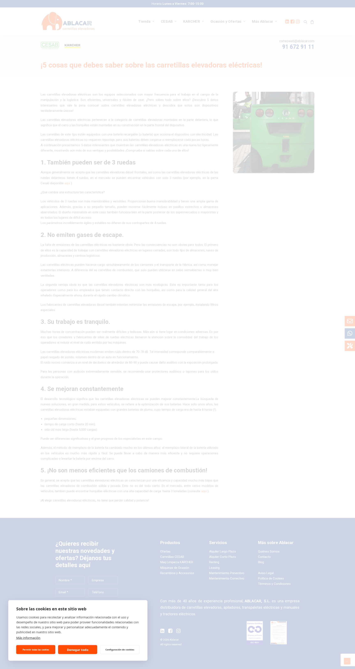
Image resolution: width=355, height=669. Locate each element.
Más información (28, 638)
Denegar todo (77, 650)
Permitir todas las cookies (36, 649)
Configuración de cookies (119, 649)
